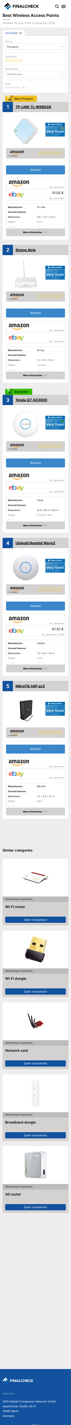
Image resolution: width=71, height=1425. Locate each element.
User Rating (10, 56)
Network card (16, 1050)
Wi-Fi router (15, 907)
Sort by (8, 41)
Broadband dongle (20, 1122)
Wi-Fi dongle (15, 979)
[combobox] (7, 74)
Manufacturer (11, 68)
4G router (13, 1194)
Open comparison (35, 919)
